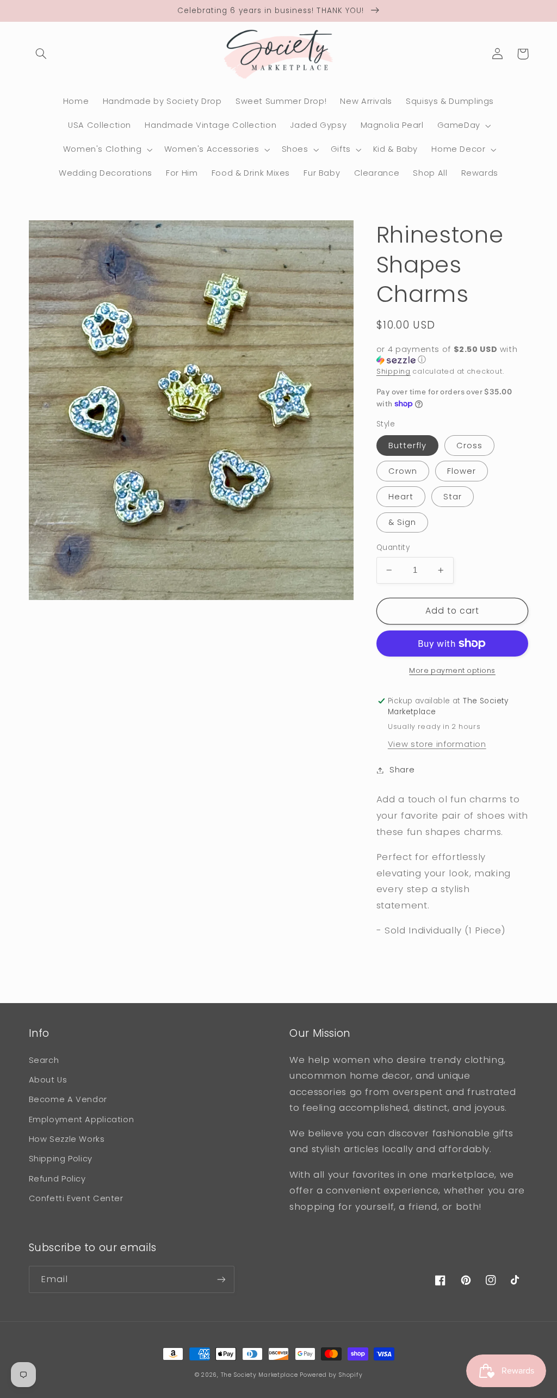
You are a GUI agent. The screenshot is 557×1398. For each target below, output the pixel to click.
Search (44, 1060)
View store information (437, 744)
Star (452, 496)
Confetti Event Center (76, 1198)
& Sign (402, 522)
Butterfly (407, 445)
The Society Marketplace (259, 1375)
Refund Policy (57, 1178)
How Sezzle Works (67, 1139)
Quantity (393, 547)
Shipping (393, 371)
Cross (469, 445)
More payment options (452, 670)
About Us (48, 1079)
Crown (402, 471)
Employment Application (81, 1119)
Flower (461, 471)
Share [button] (401, 769)
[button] (41, 53)
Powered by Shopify (331, 1375)
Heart (400, 496)
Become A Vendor (68, 1099)
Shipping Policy (60, 1158)
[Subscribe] (220, 1279)
